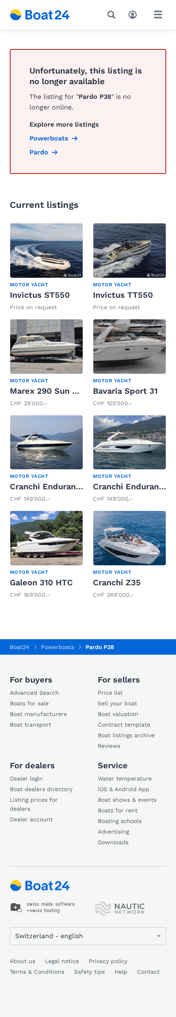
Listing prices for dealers (34, 804)
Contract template (124, 724)
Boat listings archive (126, 735)
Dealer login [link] (26, 778)
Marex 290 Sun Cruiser (55, 391)
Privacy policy (108, 961)
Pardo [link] (38, 152)
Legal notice (62, 961)
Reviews (109, 746)
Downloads (113, 842)
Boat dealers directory (41, 789)
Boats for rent (118, 810)
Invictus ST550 (40, 295)
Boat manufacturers (38, 714)
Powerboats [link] (48, 138)
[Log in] (135, 13)
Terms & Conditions (37, 971)
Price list (110, 692)
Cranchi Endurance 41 (53, 486)
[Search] (113, 14)
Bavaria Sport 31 (125, 391)
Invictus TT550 (123, 295)
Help (121, 971)
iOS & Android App (123, 789)
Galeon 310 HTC (41, 582)
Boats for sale (29, 703)
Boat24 (19, 647)
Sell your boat (117, 703)
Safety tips (89, 971)
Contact (148, 971)
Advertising (113, 831)
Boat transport (30, 724)
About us (22, 961)
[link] (46, 267)
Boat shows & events (127, 799)
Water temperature (125, 778)
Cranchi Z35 (117, 582)
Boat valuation (118, 714)
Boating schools (120, 821)
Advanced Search (34, 692)
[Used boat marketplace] (40, 14)
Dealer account (31, 819)
